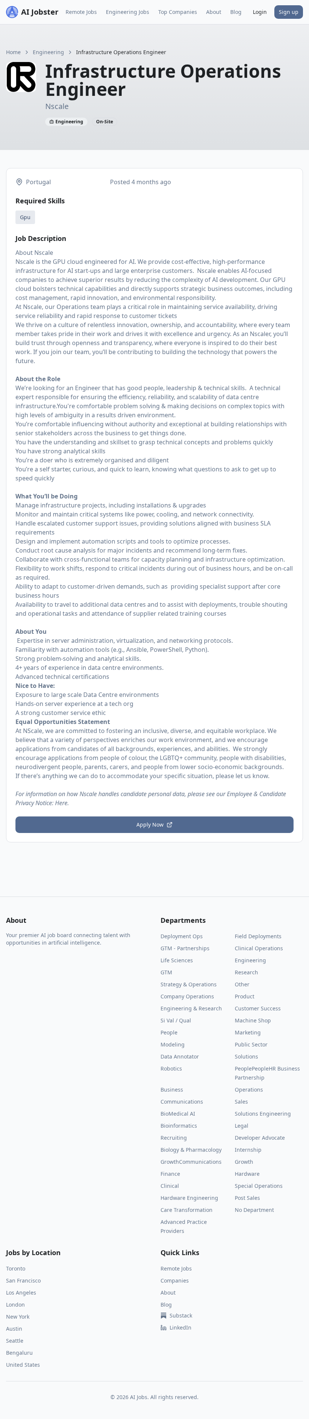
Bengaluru (19, 1352)
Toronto (15, 1268)
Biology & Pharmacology (191, 1149)
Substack (181, 1315)
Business (172, 1089)
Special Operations (259, 1185)
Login (260, 11)
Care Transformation (187, 1209)
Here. (62, 803)
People (169, 1032)
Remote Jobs (81, 11)
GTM (166, 972)
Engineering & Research (191, 1008)
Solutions (246, 1056)
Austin (14, 1328)
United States (23, 1364)
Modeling (173, 1044)
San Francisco (23, 1280)
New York (17, 1316)
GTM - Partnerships (185, 948)
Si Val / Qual (176, 1020)
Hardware (247, 1173)
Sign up (288, 11)
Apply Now (150, 824)
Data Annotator (180, 1056)
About (213, 11)
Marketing (248, 1032)
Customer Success (258, 1008)
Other (242, 984)
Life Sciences (177, 960)
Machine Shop (253, 1020)
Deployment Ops (182, 936)
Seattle (14, 1340)
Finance (170, 1173)
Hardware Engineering (189, 1197)
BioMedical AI (178, 1113)
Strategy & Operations (189, 984)
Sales (241, 1101)
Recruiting (174, 1137)
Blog (236, 11)
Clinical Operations (259, 948)
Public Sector (251, 1044)
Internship (248, 1149)
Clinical (170, 1185)
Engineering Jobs (127, 11)
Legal (241, 1125)
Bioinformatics (179, 1125)
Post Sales (247, 1197)
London (15, 1304)
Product (244, 996)
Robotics (171, 1068)
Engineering (48, 52)
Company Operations (187, 996)
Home (13, 52)
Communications (182, 1101)
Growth (244, 1161)
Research (246, 972)
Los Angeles (21, 1292)
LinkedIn (180, 1327)
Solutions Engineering (263, 1113)
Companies (175, 1280)
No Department (254, 1209)
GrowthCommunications (191, 1161)
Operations (249, 1089)
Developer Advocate (260, 1137)
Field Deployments (258, 936)
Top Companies (177, 11)
